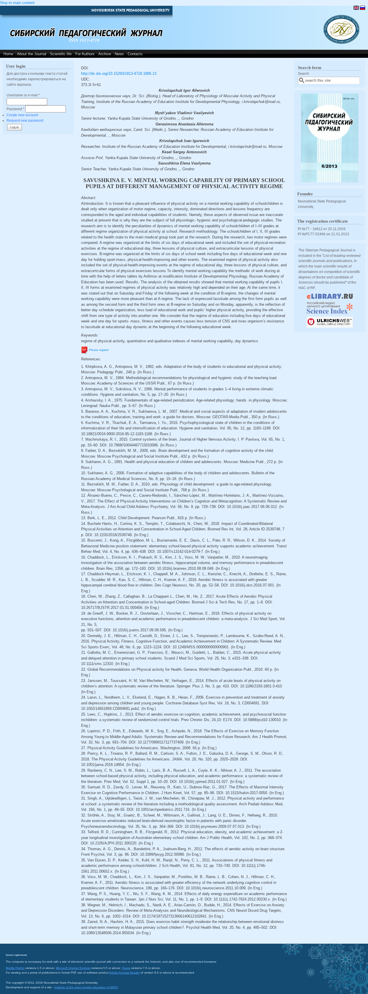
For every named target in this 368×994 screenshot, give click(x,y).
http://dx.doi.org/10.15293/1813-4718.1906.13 (118, 73)
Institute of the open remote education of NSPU (86, 987)
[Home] (341, 42)
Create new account (22, 115)
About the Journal (31, 54)
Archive (104, 54)
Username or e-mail (23, 95)
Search (303, 73)
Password (15, 109)
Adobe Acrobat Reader (124, 972)
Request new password (25, 120)
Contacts (135, 54)
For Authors (85, 54)
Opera (126, 968)
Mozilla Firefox (15, 968)
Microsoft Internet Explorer (73, 968)
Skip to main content (17, 3)
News (119, 54)
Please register (99, 350)
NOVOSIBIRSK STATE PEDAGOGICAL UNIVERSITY (130, 10)
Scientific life (61, 54)
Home (8, 54)
